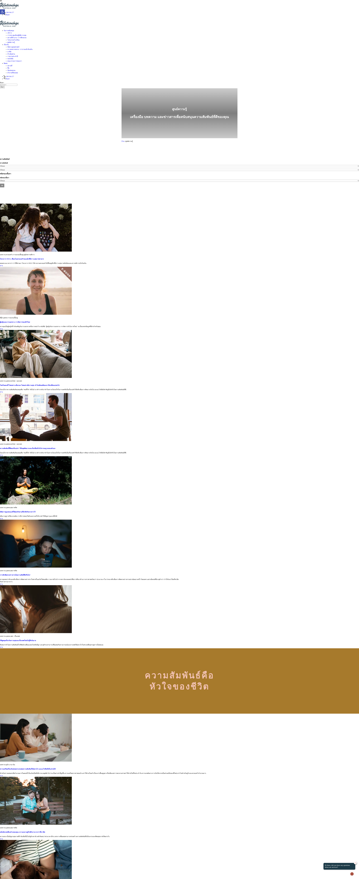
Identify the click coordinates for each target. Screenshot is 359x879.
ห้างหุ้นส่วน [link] (11, 54)
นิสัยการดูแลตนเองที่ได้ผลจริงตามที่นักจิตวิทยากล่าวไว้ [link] (18, 512)
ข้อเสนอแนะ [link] (11, 70)
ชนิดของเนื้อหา (4, 177)
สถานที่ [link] (9, 65)
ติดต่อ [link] (5, 63)
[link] (1, 1)
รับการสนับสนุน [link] (9, 30)
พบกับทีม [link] (10, 58)
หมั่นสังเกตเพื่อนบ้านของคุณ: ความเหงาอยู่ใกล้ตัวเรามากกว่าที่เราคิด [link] (22, 832)
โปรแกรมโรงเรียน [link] (13, 40)
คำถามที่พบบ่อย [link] (12, 72)
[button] (179, 152)
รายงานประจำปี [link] (12, 56)
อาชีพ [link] (9, 51)
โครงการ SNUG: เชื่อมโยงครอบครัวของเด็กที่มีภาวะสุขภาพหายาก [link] (22, 259)
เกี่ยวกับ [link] (6, 44)
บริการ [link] (9, 33)
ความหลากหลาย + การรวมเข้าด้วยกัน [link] (19, 49)
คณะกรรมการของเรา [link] (14, 61)
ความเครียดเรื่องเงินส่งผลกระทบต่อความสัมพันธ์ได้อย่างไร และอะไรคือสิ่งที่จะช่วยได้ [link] (28, 769)
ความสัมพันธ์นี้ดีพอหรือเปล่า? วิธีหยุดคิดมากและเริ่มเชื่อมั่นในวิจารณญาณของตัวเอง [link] (27, 448)
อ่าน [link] (1, 265)
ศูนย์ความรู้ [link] (11, 42)
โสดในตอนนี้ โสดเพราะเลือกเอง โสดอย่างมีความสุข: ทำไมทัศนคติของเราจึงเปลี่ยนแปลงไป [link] (29, 385)
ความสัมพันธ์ (4, 163)
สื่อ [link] (8, 68)
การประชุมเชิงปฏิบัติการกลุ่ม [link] (16, 35)
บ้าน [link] (123, 141)
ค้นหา (2, 87)
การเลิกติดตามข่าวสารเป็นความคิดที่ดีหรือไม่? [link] (15, 575)
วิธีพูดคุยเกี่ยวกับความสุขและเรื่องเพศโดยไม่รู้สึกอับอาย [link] (18, 640)
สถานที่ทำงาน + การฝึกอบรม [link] (16, 37)
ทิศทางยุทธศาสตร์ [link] (13, 47)
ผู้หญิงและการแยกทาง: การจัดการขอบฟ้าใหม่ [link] (15, 322)
